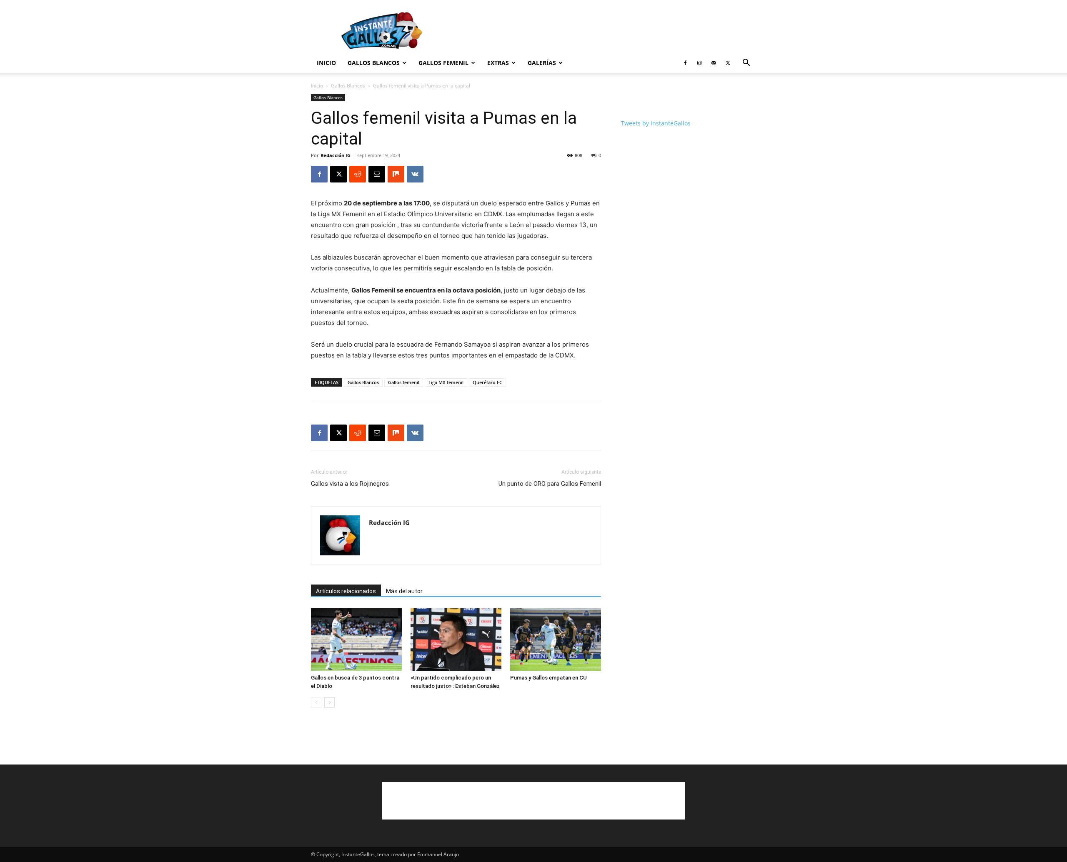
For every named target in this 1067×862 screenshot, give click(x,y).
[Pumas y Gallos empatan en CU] (555, 639)
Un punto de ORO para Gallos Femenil (549, 483)
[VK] (415, 174)
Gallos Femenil (443, 63)
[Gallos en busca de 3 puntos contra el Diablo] (356, 639)
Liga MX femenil (445, 382)
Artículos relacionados (346, 591)
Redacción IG (336, 155)
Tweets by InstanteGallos (656, 123)
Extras (498, 63)
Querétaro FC (487, 382)
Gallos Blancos (374, 63)
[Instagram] (699, 63)
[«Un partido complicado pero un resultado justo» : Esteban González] (456, 639)
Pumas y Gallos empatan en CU (548, 678)
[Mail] (713, 63)
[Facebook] (685, 63)
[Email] (376, 174)
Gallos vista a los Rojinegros (350, 483)
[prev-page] (316, 702)
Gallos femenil (403, 382)
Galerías (542, 63)
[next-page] (329, 702)
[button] (746, 63)
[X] (727, 63)
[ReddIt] (357, 174)
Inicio (326, 63)
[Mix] (396, 174)
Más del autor (404, 591)
